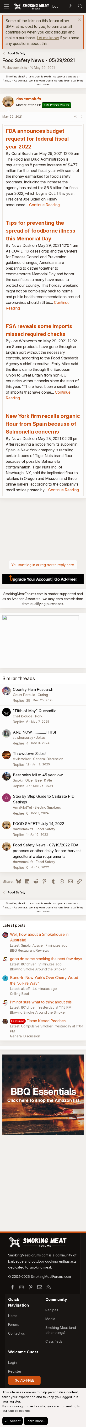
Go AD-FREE (24, 1380)
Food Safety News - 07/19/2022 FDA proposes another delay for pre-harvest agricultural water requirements (47, 851)
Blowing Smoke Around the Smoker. (38, 969)
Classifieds (53, 1341)
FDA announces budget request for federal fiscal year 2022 (37, 139)
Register (14, 1371)
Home (12, 1316)
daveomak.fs (17, 68)
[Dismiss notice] (79, 20)
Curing (43, 695)
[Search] (80, 6)
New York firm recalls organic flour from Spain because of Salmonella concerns (43, 424)
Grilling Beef (19, 994)
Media (50, 1319)
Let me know (48, 37)
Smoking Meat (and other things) (60, 1330)
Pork (39, 716)
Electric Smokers (48, 807)
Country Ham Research (33, 689)
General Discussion (48, 759)
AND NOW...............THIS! (34, 732)
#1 (82, 116)
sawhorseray (23, 737)
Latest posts (14, 925)
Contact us (16, 1333)
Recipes (51, 1310)
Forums (13, 1324)
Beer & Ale (43, 780)
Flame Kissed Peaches (46, 1020)
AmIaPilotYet (22, 807)
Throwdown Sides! (29, 753)
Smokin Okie (23, 780)
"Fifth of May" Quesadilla (34, 710)
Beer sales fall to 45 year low (38, 775)
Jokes (41, 737)
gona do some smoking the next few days (46, 958)
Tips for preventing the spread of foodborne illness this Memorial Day (40, 231)
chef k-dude (22, 716)
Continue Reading (44, 204)
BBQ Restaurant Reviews (29, 950)
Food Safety (45, 829)
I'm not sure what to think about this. (41, 1002)
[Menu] (6, 6)
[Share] (75, 117)
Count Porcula (24, 695)
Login (12, 1362)
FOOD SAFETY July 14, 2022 (38, 823)
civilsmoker (22, 759)
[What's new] (70, 6)
